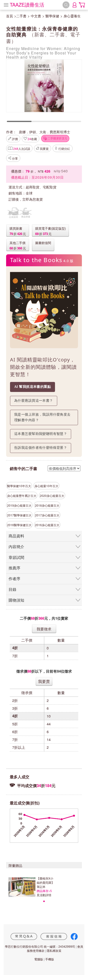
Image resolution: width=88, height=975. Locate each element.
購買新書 (16, 228)
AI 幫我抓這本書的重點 (32, 387)
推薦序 (14, 568)
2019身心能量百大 (19, 505)
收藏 (32, 139)
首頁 (9, 15)
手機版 (49, 959)
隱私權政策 (54, 950)
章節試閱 (16, 557)
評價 (15, 139)
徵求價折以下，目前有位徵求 (44, 671)
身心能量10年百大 (46, 486)
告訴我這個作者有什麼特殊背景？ (40, 448)
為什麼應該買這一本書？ (33, 400)
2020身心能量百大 (52, 495)
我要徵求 (44, 628)
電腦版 (38, 959)
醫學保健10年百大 (19, 486)
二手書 (21, 15)
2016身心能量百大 (47, 525)
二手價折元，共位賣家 (44, 618)
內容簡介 (16, 546)
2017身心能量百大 (47, 515)
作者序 (14, 578)
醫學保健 (52, 15)
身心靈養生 (72, 15)
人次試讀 (21, 148)
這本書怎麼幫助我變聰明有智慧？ (40, 434)
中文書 (36, 15)
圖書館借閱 (43, 242)
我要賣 (44, 148)
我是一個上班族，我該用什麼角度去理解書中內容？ (42, 417)
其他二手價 (17, 242)
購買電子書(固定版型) (50, 228)
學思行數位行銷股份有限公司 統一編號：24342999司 (40, 946)
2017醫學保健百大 (19, 515)
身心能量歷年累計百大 (21, 495)
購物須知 (16, 600)
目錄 (12, 589)
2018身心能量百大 (47, 505)
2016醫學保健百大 (19, 525)
